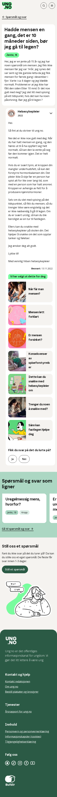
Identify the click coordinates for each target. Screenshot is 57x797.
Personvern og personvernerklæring (27, 731)
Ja (13, 459)
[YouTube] (32, 763)
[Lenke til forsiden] (7, 5)
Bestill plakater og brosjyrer (21, 691)
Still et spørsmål (15, 569)
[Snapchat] (7, 763)
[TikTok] (13, 763)
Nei (24, 459)
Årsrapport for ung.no (18, 711)
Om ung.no (11, 686)
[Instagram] (20, 763)
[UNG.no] (28, 640)
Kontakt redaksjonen (17, 681)
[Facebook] (26, 763)
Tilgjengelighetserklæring (20, 741)
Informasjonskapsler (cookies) (23, 736)
